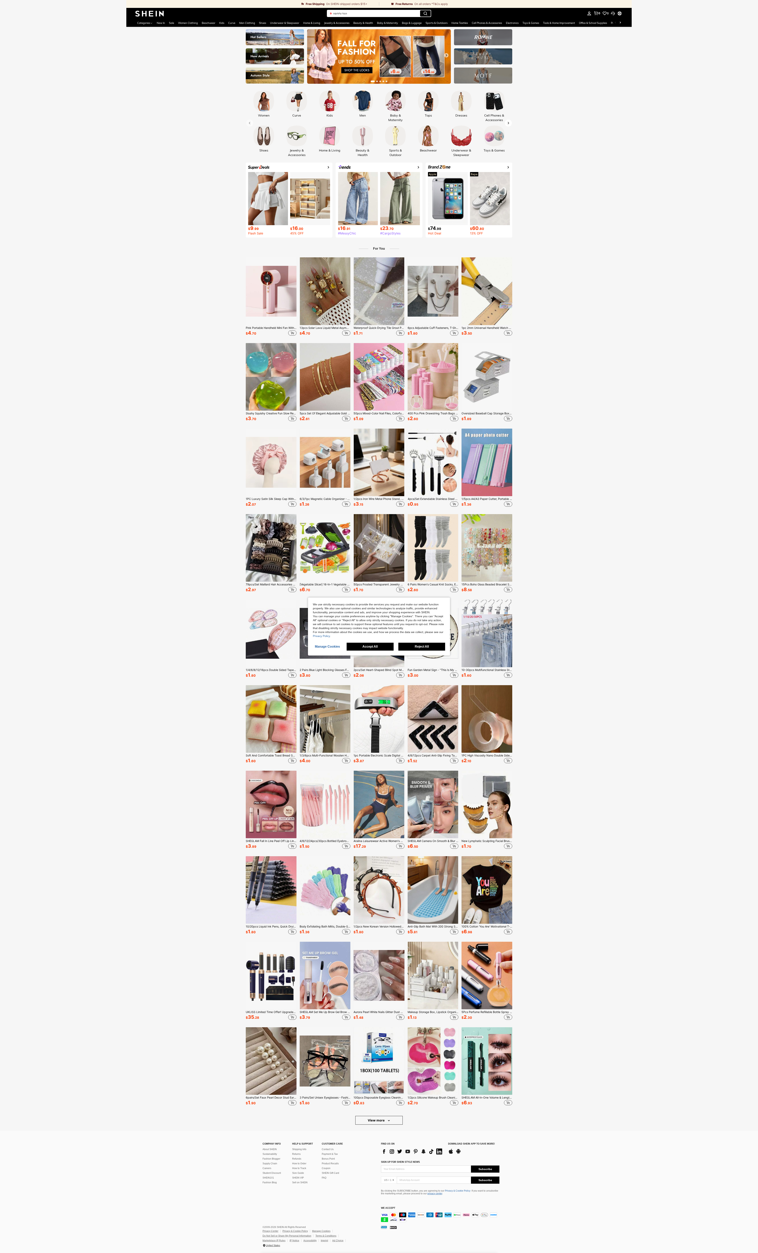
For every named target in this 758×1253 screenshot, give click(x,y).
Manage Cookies (321, 1231)
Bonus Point (328, 1158)
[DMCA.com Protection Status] (393, 1227)
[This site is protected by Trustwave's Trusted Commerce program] (384, 1227)
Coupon (326, 1168)
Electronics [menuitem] (512, 22)
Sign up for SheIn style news (400, 1162)
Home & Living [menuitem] (311, 22)
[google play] (458, 1153)
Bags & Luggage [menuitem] (412, 22)
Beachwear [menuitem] (208, 22)
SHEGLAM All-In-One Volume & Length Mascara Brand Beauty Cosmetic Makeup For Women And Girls (487, 1097)
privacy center (434, 1193)
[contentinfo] (440, 1217)
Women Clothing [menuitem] (188, 22)
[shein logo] (149, 13)
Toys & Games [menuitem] (531, 22)
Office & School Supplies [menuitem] (593, 22)
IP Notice (294, 1240)
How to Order (299, 1163)
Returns (296, 1154)
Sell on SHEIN (300, 1182)
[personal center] (589, 13)
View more (377, 1120)
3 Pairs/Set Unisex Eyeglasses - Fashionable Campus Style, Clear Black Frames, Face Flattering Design (325, 1097)
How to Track (299, 1168)
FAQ (324, 1177)
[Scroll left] (615, 23)
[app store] (451, 1153)
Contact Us (328, 1149)
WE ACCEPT (388, 1208)
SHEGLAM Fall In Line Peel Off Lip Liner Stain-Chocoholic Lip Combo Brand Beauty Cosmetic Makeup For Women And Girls (271, 841)
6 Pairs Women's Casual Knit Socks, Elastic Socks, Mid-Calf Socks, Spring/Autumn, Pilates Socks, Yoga (433, 584)
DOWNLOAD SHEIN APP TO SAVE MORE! (471, 1144)
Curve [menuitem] (231, 22)
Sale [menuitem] (171, 22)
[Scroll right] (620, 23)
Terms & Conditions (325, 1235)
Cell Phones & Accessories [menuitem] (487, 22)
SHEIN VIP (298, 1177)
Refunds (296, 1158)
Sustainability (270, 1154)
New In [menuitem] (161, 22)
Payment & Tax (330, 1154)
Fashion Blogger (271, 1158)
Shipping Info (299, 1149)
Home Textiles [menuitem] (459, 22)
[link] (252, 4)
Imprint (324, 1240)
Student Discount (272, 1173)
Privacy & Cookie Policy (457, 1190)
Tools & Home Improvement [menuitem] (559, 22)
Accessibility (310, 1240)
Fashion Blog (270, 1182)
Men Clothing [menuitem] (247, 22)
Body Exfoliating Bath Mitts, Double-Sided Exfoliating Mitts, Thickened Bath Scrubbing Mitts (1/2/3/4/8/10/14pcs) (325, 926)
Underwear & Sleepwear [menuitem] (284, 22)
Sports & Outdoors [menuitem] (436, 22)
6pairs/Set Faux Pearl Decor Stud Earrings (271, 1097)
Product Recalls (330, 1163)
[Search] (425, 13)
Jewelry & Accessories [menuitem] (336, 22)
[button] (613, 13)
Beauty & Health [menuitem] (363, 22)
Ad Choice (337, 1240)
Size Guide (298, 1173)
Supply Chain (270, 1163)
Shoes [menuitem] (262, 22)
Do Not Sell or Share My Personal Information (287, 1235)
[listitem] (271, 297)
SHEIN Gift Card (330, 1173)
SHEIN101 (268, 1177)
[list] (412, 1151)
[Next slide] (446, 55)
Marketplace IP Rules (274, 1240)
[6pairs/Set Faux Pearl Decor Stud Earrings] (271, 1061)
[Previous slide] (311, 55)
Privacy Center (270, 1231)
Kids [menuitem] (221, 22)
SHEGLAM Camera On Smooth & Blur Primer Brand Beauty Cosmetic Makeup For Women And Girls (433, 841)
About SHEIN (270, 1149)
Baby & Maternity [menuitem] (387, 22)
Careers (267, 1168)
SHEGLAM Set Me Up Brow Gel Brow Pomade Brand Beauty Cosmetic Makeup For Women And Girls (325, 1012)
